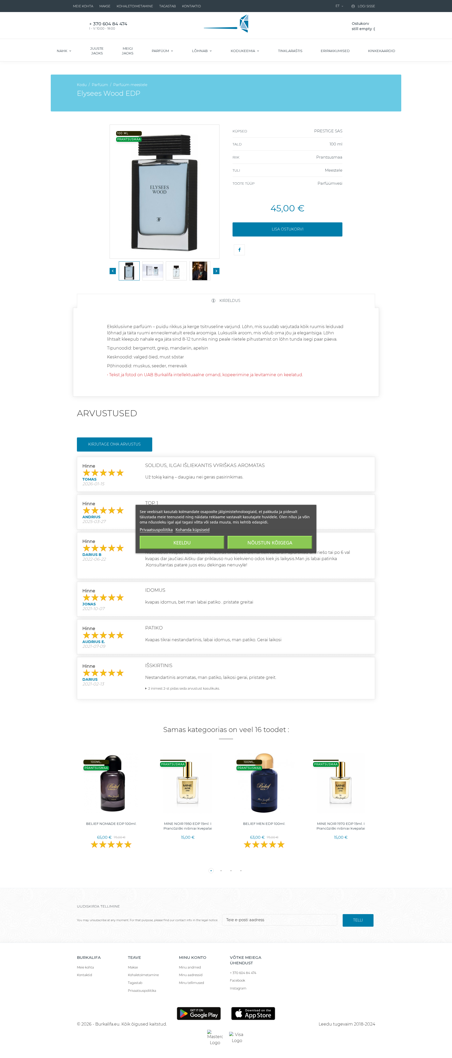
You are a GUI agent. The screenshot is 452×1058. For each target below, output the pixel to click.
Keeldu (182, 542)
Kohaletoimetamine (135, 6)
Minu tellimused (191, 983)
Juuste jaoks (97, 50)
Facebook (237, 980)
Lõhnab (200, 51)
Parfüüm (161, 51)
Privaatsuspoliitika (142, 991)
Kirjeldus (229, 300)
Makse (104, 6)
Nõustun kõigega (269, 542)
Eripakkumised (335, 51)
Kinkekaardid (381, 51)
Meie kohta (83, 6)
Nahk (62, 51)
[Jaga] (239, 249)
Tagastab (167, 6)
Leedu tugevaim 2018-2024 (347, 1024)
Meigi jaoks (127, 50)
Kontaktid (191, 6)
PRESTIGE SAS (328, 130)
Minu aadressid (190, 975)
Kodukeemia (243, 51)
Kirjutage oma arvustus (114, 444)
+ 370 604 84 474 (243, 973)
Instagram (238, 988)
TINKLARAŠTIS (290, 51)
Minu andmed (190, 967)
